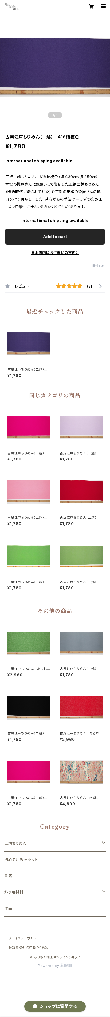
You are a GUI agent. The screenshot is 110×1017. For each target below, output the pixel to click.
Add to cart (55, 236)
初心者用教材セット (21, 859)
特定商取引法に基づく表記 (29, 947)
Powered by (49, 966)
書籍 (8, 875)
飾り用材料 (13, 892)
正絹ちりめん (15, 843)
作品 (8, 908)
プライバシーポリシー (24, 938)
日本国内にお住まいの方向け (55, 252)
